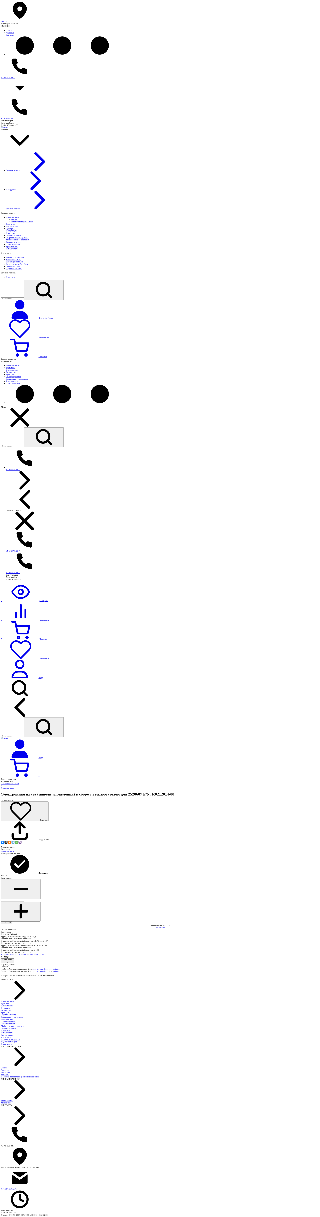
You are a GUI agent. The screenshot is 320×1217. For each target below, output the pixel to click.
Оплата (4, 1068)
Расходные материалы (10, 1039)
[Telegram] (13, 842)
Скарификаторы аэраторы (12, 1017)
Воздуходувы (6, 1010)
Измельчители (7, 1033)
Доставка (5, 1070)
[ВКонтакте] (2, 842)
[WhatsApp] (16, 842)
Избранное (44, 820)
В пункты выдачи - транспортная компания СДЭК (22, 954)
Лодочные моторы (9, 1042)
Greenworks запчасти (10, 783)
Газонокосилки (7, 788)
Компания (5, 1072)
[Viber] (20, 842)
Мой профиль (7, 1100)
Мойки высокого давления (12, 1026)
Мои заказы (6, 1103)
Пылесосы (5, 1030)
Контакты (5, 1074)
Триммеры (5, 1003)
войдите (56, 969)
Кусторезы (5, 1012)
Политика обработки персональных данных (20, 1077)
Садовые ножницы (9, 1015)
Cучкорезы (5, 1008)
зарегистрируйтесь (40, 969)
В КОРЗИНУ (6, 923)
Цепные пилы (7, 1006)
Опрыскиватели (8, 1024)
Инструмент (6, 1037)
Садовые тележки (8, 1021)
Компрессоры (7, 1035)
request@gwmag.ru (8, 1189)
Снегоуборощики (8, 1028)
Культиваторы (7, 1019)
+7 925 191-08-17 (8, 78)
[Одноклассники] (9, 842)
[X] (6, 842)
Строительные (7, 1044)
